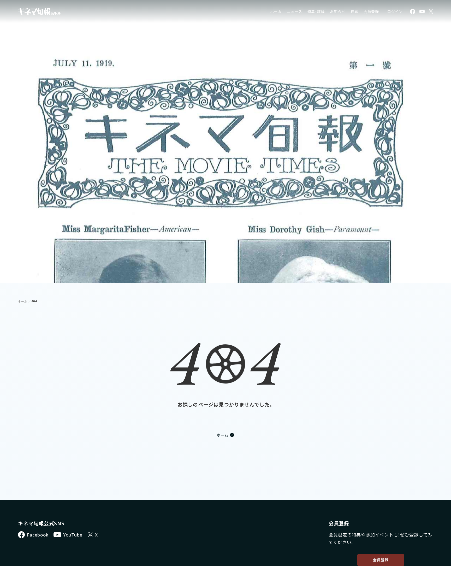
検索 (354, 11)
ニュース (294, 11)
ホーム (276, 11)
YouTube (72, 535)
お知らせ (337, 11)
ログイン (395, 11)
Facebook (37, 535)
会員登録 (371, 11)
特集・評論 (316, 11)
